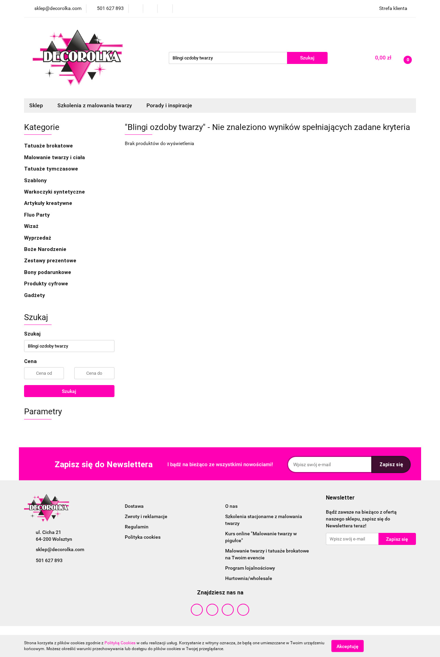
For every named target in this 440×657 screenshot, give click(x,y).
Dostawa (134, 506)
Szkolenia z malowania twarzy (95, 105)
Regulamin (136, 526)
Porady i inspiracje (169, 105)
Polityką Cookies (119, 642)
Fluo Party (37, 215)
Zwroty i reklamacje (146, 516)
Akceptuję (348, 646)
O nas (231, 506)
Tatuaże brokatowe (49, 146)
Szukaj (69, 391)
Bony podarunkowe (47, 272)
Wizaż (32, 226)
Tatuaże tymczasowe (51, 169)
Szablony (36, 180)
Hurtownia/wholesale (248, 578)
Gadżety (35, 295)
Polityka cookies (143, 537)
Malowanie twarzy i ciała (55, 157)
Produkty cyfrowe (46, 284)
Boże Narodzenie (45, 249)
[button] (340, 498)
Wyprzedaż (37, 238)
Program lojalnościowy (250, 568)
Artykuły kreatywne (49, 203)
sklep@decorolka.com (60, 549)
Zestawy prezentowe (50, 261)
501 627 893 (49, 560)
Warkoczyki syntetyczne (55, 192)
